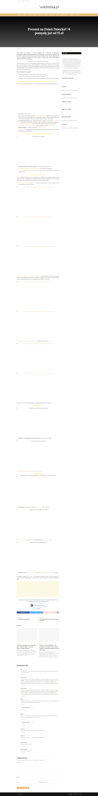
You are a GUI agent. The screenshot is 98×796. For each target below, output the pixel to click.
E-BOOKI (25, 14)
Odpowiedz (23, 674)
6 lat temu (25, 669)
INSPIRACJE (71, 14)
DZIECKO (46, 14)
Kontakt (80, 794)
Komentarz (19, 762)
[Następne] (39, 661)
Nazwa (18, 777)
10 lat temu (30, 677)
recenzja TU (40, 507)
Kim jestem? (70, 794)
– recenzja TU (46, 540)
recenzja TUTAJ (21, 540)
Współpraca (76, 794)
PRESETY (35, 14)
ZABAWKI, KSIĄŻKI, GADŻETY (62, 14)
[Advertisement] (38, 589)
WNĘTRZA (78, 14)
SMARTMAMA (52, 14)
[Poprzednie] (37, 661)
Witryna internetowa (43, 782)
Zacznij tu (19, 14)
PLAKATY (30, 14)
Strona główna (19, 48)
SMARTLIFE (40, 14)
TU (25, 572)
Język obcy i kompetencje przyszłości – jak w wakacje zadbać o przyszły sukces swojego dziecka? (27, 646)
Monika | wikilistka (26, 722)
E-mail (18, 782)
